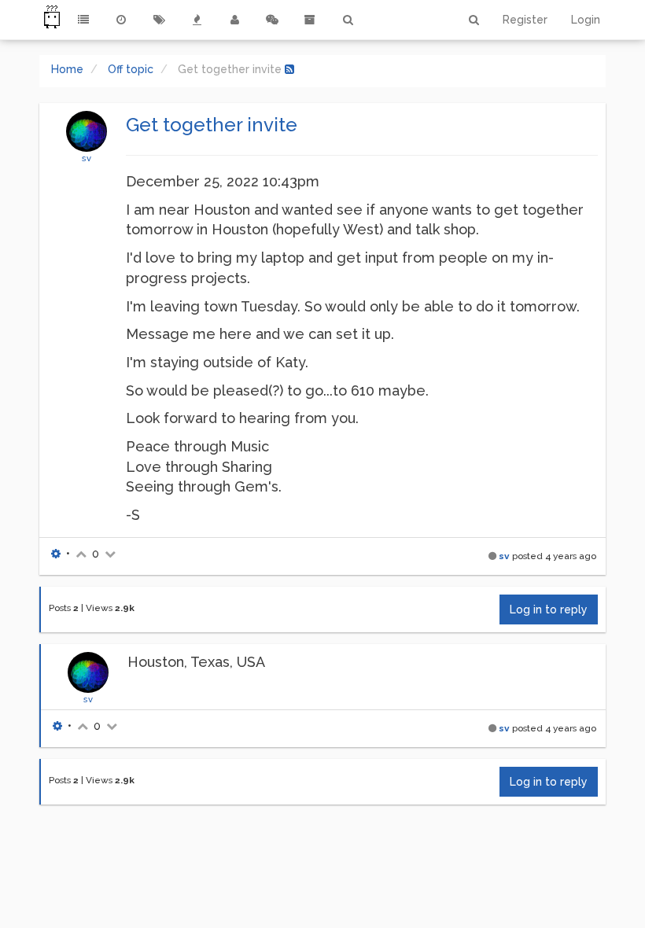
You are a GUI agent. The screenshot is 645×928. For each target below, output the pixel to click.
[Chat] (272, 19)
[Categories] (83, 19)
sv (86, 158)
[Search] (348, 19)
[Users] (234, 19)
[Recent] (121, 19)
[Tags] (159, 19)
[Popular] (197, 19)
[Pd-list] (310, 19)
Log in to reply (549, 609)
